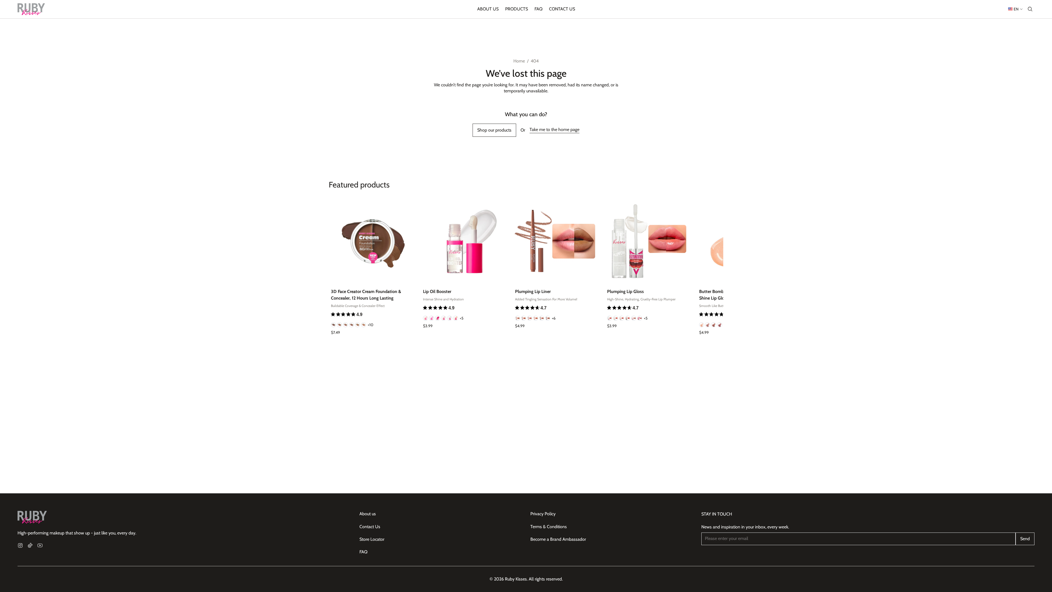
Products (516, 9)
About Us (488, 9)
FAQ (538, 9)
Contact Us (562, 9)
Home (519, 61)
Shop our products (494, 130)
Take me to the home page (554, 129)
